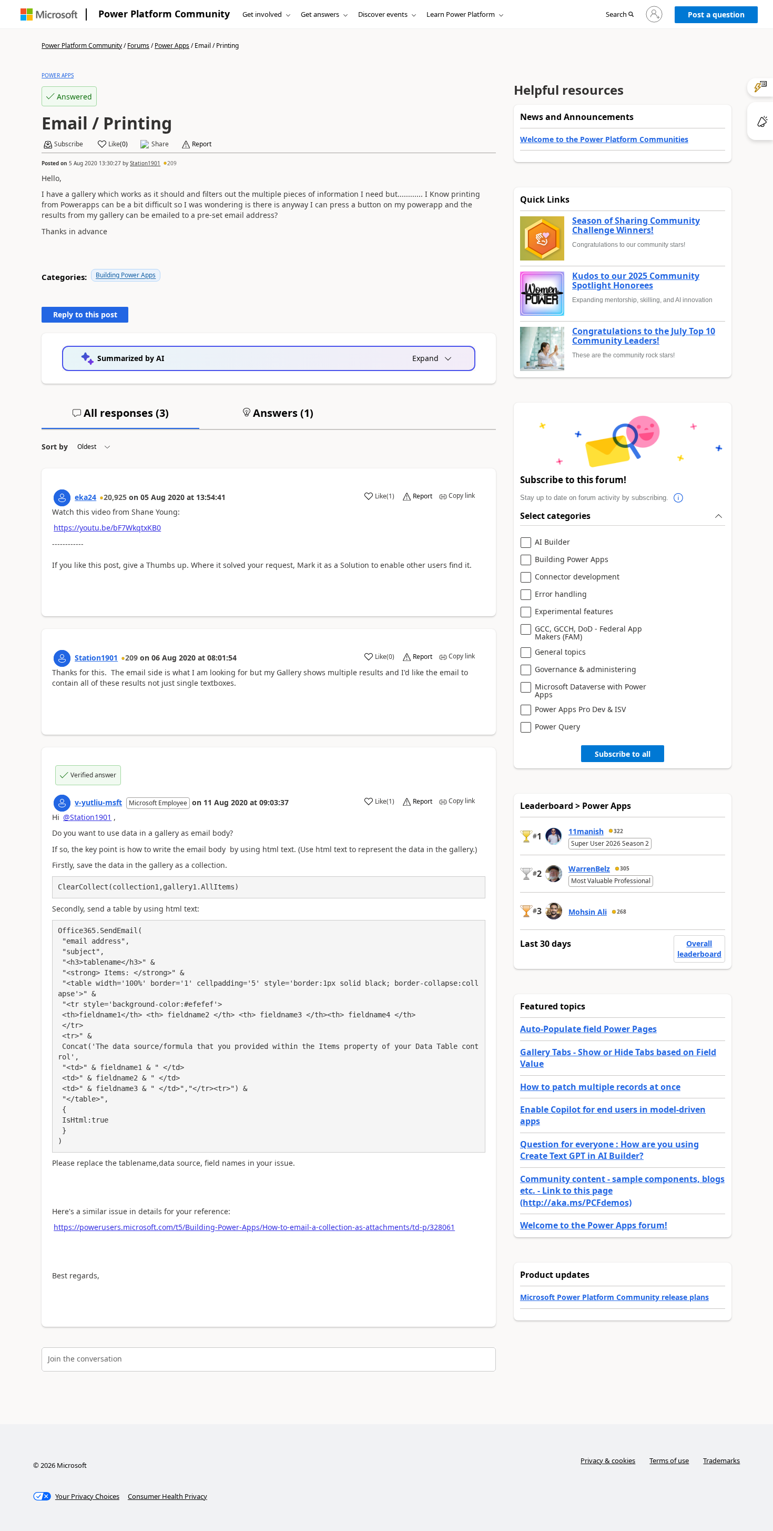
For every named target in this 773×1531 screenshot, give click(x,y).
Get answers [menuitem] (320, 14)
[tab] (120, 417)
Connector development (577, 577)
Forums (138, 45)
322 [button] (618, 831)
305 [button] (624, 868)
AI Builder (552, 542)
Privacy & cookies (608, 1460)
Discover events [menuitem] (383, 14)
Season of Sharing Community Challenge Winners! (636, 225)
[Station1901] (62, 658)
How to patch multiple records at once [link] (600, 1087)
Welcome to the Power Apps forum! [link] (593, 1225)
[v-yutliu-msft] (62, 803)
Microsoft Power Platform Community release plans (614, 1297)
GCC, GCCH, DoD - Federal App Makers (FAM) (588, 633)
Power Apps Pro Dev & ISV (580, 709)
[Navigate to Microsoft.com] (49, 14)
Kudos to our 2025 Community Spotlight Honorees (635, 281)
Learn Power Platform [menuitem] (460, 14)
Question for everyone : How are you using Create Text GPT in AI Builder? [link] (609, 1150)
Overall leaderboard (699, 948)
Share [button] (160, 144)
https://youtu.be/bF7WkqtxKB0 (107, 528)
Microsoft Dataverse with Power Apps (590, 691)
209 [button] (172, 163)
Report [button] (201, 144)
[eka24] (62, 497)
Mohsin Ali (587, 912)
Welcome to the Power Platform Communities (604, 139)
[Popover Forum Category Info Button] (679, 498)
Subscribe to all (622, 754)
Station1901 (145, 163)
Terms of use (669, 1460)
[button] (619, 14)
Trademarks (721, 1460)
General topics (560, 652)
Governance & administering (585, 669)
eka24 (85, 497)
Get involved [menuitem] (262, 14)
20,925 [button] (115, 497)
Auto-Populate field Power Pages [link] (588, 1029)
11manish (586, 831)
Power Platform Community (164, 13)
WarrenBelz (589, 869)
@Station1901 (87, 817)
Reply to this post (85, 314)
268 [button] (621, 911)
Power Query (557, 727)
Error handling (561, 594)
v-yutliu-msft (98, 802)
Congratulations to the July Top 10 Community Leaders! (643, 336)
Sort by (55, 447)
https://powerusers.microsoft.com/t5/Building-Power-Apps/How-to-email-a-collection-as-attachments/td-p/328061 (254, 1227)
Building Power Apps (126, 275)
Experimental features (574, 611)
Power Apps (172, 45)
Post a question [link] (716, 14)
